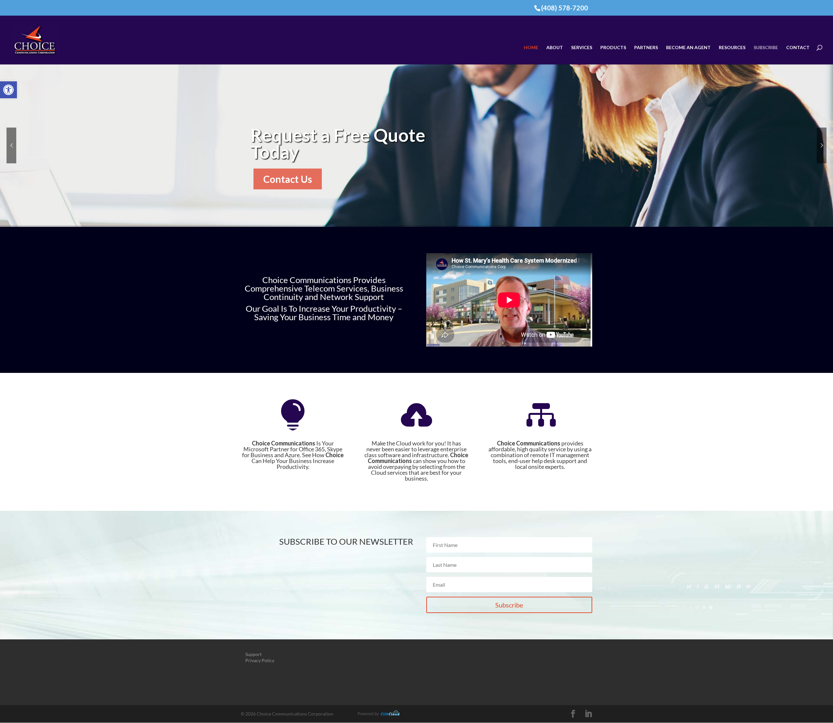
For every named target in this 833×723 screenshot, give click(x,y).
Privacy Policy (259, 660)
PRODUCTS (613, 47)
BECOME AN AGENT (688, 47)
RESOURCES (732, 47)
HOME (531, 47)
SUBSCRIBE (766, 47)
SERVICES (581, 47)
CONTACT (798, 47)
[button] (8, 89)
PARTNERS (646, 47)
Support (253, 654)
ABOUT (554, 47)
